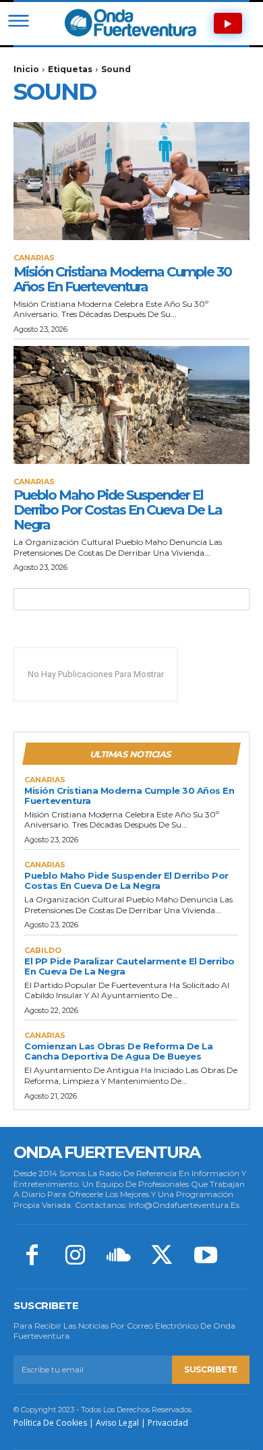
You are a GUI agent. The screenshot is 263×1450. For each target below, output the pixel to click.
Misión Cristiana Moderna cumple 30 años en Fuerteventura (122, 279)
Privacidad (168, 1422)
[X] (162, 1256)
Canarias (34, 258)
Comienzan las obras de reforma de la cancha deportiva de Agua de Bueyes (118, 1051)
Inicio (26, 69)
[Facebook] (31, 1256)
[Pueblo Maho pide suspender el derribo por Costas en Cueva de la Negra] (131, 405)
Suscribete (210, 1369)
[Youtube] (205, 1256)
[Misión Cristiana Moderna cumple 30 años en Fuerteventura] (131, 181)
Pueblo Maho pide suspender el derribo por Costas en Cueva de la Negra (117, 510)
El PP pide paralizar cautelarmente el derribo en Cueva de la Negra (129, 966)
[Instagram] (75, 1256)
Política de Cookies (50, 1422)
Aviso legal (117, 1422)
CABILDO (42, 950)
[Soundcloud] (118, 1256)
